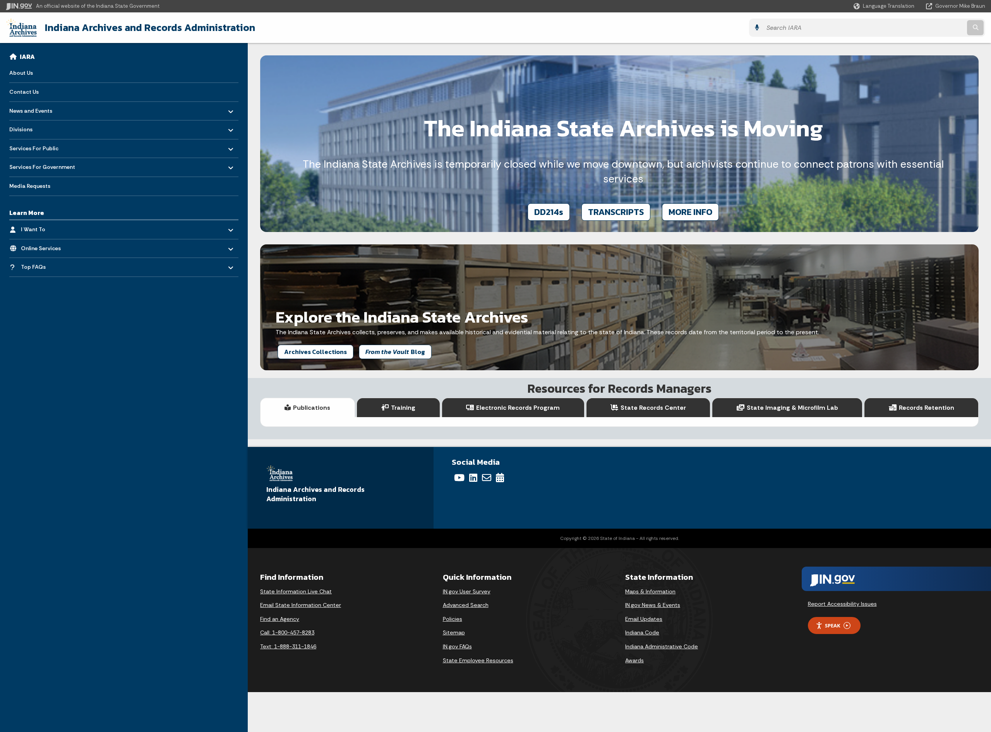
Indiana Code (642, 632)
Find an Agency (279, 618)
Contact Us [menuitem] (24, 91)
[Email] (486, 477)
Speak (832, 625)
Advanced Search (466, 604)
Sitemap (454, 632)
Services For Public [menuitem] (33, 146)
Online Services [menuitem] (43, 246)
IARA (27, 56)
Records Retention (926, 408)
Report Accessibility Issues (842, 603)
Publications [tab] (311, 408)
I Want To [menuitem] (43, 227)
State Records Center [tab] (653, 408)
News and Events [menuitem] (32, 108)
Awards (634, 660)
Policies (452, 618)
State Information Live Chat (296, 591)
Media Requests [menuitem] (29, 185)
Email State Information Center (300, 604)
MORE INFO (690, 211)
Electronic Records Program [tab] (518, 408)
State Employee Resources (478, 660)
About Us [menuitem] (21, 72)
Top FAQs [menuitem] (43, 265)
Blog (395, 351)
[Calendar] (500, 477)
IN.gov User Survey (466, 591)
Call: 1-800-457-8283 (287, 632)
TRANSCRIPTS (616, 211)
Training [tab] (403, 408)
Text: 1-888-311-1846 (288, 646)
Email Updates (643, 618)
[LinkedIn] (473, 477)
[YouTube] (459, 477)
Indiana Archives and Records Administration (150, 27)
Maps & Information (650, 591)
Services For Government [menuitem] (42, 165)
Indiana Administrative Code (661, 646)
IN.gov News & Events (652, 604)
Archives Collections (315, 351)
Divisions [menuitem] (32, 127)
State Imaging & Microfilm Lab (792, 408)
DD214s (548, 211)
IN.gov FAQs (457, 646)
